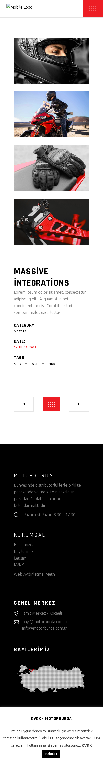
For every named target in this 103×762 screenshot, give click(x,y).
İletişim (20, 558)
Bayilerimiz (24, 551)
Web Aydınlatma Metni (35, 574)
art (35, 364)
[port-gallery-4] (51, 222)
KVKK (19, 565)
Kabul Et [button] (52, 753)
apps (17, 364)
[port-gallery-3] (51, 168)
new (52, 364)
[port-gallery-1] (51, 61)
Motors (20, 331)
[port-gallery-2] (51, 114)
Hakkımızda (24, 544)
